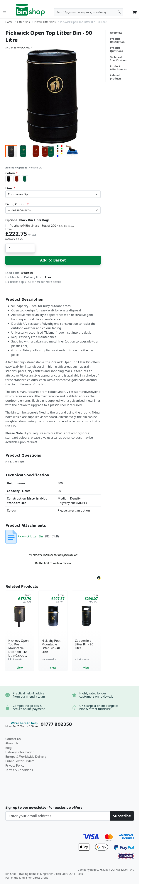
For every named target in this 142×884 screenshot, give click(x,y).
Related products (115, 77)
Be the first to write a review (53, 563)
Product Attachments (118, 68)
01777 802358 (56, 724)
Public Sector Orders (19, 761)
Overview (116, 32)
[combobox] (88, 12)
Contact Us (13, 739)
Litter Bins (23, 22)
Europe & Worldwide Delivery (25, 757)
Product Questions (116, 49)
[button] (24, 151)
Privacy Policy (14, 765)
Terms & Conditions (19, 770)
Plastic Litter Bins (45, 22)
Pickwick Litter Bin (31, 536)
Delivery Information (19, 752)
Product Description (117, 40)
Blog (8, 748)
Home (9, 22)
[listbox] (53, 178)
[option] (8, 178)
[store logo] (30, 10)
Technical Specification (118, 58)
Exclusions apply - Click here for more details (33, 282)
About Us (11, 743)
